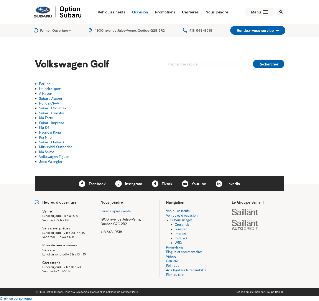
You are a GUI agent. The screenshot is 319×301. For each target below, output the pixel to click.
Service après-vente (115, 211)
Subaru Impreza (51, 122)
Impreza (181, 233)
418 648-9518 (200, 30)
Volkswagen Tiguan (54, 156)
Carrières (190, 12)
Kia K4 (44, 127)
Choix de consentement (17, 298)
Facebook (96, 183)
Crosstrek (182, 224)
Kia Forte (46, 117)
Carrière (172, 261)
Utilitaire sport (50, 88)
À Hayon (45, 93)
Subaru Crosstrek (52, 108)
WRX (178, 242)
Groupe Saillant (274, 292)
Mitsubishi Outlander (55, 146)
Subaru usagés (181, 220)
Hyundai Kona (50, 132)
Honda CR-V (49, 103)
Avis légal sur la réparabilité (186, 270)
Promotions (165, 12)
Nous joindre (217, 12)
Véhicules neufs (111, 12)
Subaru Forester (51, 113)
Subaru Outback (52, 142)
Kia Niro (45, 137)
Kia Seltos (46, 151)
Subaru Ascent (50, 98)
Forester (181, 229)
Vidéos (171, 256)
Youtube (198, 183)
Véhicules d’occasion (182, 215)
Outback (181, 238)
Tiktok (166, 183)
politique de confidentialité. (122, 292)
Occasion (140, 12)
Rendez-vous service (256, 30)
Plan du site (175, 274)
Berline (44, 83)
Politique (172, 265)
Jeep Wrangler (50, 161)
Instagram (133, 183)
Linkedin (232, 183)
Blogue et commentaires (184, 252)
